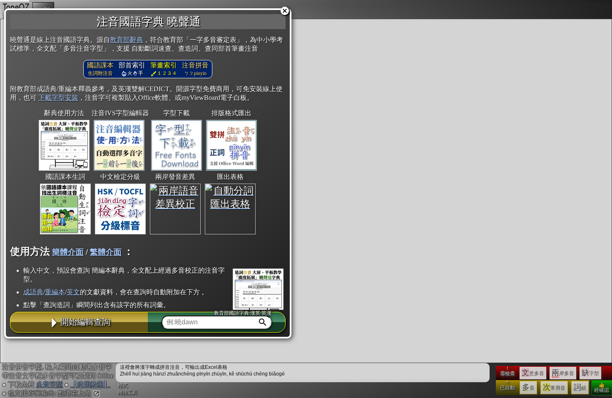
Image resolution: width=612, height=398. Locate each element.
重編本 (55, 292)
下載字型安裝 (58, 97)
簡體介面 (68, 252)
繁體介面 (106, 252)
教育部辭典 (126, 39)
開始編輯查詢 (85, 322)
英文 (73, 292)
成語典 (33, 292)
